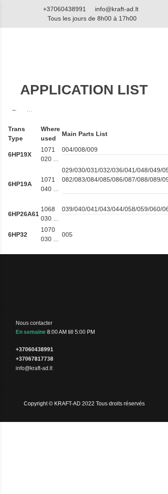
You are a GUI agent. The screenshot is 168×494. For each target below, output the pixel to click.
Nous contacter (34, 323)
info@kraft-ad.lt (116, 9)
